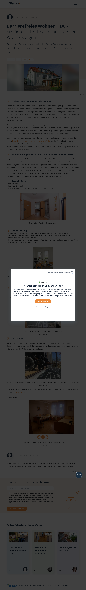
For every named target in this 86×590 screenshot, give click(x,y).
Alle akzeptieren (43, 301)
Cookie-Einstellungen (43, 307)
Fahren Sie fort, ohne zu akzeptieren (59, 273)
